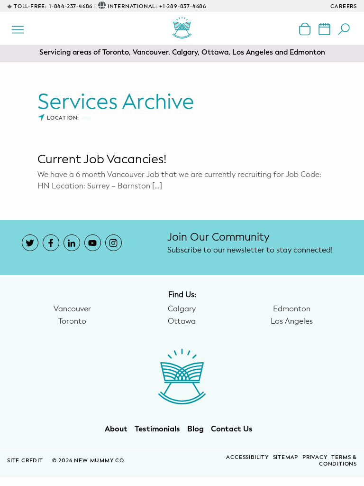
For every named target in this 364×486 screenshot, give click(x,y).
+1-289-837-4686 (182, 6)
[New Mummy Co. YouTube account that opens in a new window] (92, 242)
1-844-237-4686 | (72, 6)
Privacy (315, 457)
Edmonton (291, 309)
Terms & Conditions (338, 461)
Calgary (182, 309)
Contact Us (232, 429)
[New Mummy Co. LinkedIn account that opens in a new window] (72, 242)
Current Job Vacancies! (101, 159)
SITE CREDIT (26, 460)
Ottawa (182, 321)
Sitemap (286, 457)
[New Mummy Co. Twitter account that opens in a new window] (30, 242)
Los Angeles (292, 321)
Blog (195, 429)
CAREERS (343, 6)
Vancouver (72, 309)
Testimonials (157, 429)
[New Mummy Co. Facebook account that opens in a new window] (51, 242)
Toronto (72, 321)
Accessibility (247, 457)
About (116, 429)
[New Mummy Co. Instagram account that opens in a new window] (113, 242)
